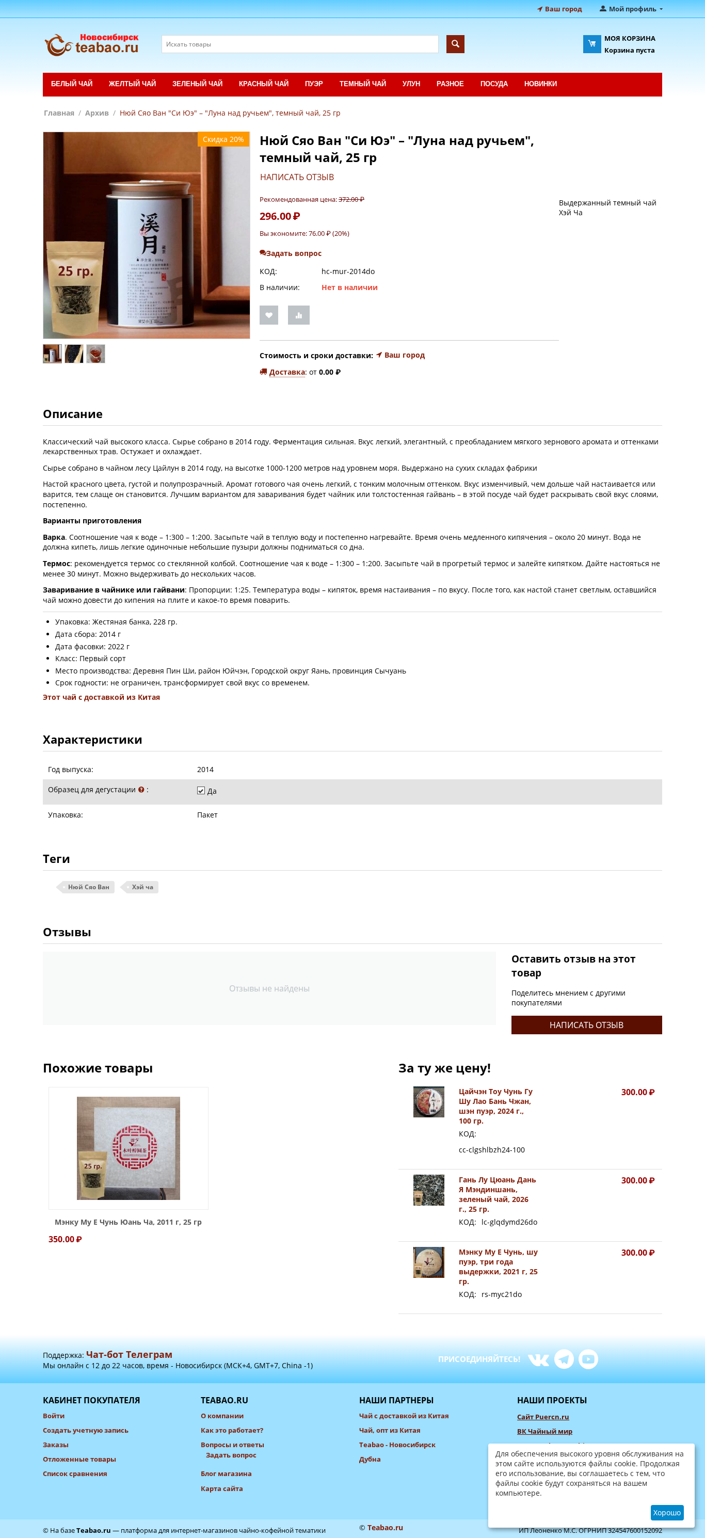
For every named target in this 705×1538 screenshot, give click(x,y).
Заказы (56, 1444)
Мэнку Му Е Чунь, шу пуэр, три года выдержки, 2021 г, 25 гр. (498, 1266)
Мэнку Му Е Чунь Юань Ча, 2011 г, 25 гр (128, 1222)
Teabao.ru (93, 1530)
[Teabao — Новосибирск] (95, 44)
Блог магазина (226, 1473)
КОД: (268, 271)
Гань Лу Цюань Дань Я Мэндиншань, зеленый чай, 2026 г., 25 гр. (497, 1194)
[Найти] (455, 44)
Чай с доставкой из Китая (404, 1415)
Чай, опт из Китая (390, 1430)
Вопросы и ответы (232, 1444)
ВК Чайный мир (544, 1431)
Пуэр (314, 84)
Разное (450, 84)
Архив (97, 113)
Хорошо (667, 1512)
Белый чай (71, 84)
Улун (411, 84)
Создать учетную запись (86, 1430)
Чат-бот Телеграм (129, 1354)
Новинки (540, 84)
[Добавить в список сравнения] (299, 315)
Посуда (494, 84)
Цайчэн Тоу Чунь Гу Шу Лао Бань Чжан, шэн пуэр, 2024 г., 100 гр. (496, 1106)
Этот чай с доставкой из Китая (101, 697)
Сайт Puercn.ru (543, 1416)
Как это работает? (232, 1430)
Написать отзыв (297, 177)
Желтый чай (132, 84)
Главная (59, 113)
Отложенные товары (79, 1459)
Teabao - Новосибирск (397, 1444)
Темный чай (363, 84)
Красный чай (264, 84)
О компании (222, 1415)
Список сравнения (75, 1473)
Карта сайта (222, 1488)
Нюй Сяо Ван (88, 887)
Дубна (370, 1459)
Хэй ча (142, 887)
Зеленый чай (197, 84)
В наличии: (280, 287)
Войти (54, 1415)
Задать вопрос (231, 1455)
